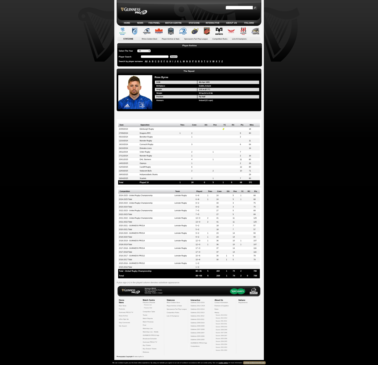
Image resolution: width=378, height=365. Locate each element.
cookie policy (223, 363)
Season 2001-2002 (221, 350)
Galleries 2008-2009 (198, 326)
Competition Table (149, 311)
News (140, 23)
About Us (231, 23)
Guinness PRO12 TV (126, 312)
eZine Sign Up (124, 319)
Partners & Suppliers (222, 306)
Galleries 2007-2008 (198, 329)
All (146, 61)
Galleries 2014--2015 (198, 306)
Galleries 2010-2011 (197, 319)
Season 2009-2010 (221, 326)
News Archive (123, 316)
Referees (146, 352)
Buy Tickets (147, 345)
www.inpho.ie (139, 356)
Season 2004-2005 (221, 341)
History (217, 312)
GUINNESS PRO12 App (151, 335)
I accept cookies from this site (254, 363)
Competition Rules (219, 39)
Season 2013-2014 (221, 315)
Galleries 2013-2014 (198, 309)
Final (144, 325)
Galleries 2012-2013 (198, 312)
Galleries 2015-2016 (198, 302)
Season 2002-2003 (221, 347)
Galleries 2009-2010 (198, 323)
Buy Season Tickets (149, 348)
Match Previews (148, 322)
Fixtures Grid (148, 308)
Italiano (249, 23)
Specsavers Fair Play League (196, 39)
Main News (122, 306)
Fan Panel (154, 23)
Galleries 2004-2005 (198, 339)
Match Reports (148, 318)
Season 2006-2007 (221, 335)
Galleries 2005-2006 (198, 336)
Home (127, 23)
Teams (145, 315)
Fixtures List (148, 305)
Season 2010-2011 (221, 324)
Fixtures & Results (149, 302)
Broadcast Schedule (150, 338)
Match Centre (173, 23)
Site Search (123, 326)
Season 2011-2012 (221, 321)
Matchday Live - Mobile (150, 332)
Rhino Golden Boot (149, 39)
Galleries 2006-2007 (198, 333)
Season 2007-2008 (221, 332)
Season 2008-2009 (221, 329)
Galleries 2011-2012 (197, 316)
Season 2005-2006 (221, 338)
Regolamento (243, 302)
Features (122, 309)
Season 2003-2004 (221, 344)
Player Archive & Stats (170, 39)
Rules (216, 309)
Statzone (194, 23)
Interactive (212, 23)
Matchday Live (148, 328)
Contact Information (221, 302)
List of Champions (239, 39)
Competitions (195, 346)
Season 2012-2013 (221, 318)
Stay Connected (124, 322)
